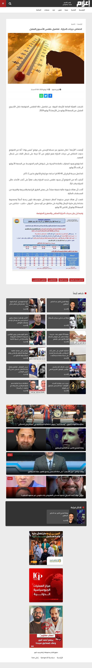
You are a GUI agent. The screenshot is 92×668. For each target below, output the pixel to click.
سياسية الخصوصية (48, 658)
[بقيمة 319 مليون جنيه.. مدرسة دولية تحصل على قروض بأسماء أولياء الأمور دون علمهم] (78, 338)
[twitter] (46, 96)
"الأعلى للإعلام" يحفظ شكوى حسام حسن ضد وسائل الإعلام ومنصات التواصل (18, 320)
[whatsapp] (41, 96)
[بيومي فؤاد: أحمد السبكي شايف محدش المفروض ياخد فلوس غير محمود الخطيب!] (46, 487)
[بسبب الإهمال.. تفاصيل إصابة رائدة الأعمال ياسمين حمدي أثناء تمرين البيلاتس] (37, 371)
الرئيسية (82, 10)
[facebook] (50, 96)
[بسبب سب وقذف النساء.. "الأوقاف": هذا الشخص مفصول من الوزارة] (78, 387)
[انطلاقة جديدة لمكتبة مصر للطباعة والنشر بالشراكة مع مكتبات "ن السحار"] (37, 387)
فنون (60, 10)
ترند (53, 10)
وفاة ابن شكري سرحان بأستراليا (58, 318)
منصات (46, 10)
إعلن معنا (35, 658)
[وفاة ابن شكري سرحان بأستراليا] (78, 322)
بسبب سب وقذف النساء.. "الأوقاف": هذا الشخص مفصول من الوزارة (58, 385)
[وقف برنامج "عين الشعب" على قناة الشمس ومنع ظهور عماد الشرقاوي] (46, 463)
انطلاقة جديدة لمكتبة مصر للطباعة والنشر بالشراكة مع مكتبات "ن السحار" (19, 385)
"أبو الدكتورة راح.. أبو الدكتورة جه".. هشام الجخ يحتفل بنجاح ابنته (18, 304)
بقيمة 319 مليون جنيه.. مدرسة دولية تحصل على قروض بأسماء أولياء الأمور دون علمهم (58, 336)
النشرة (73, 10)
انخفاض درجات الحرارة (76, 280)
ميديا (66, 10)
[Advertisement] (46, 130)
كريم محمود (55, 89)
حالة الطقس (52, 280)
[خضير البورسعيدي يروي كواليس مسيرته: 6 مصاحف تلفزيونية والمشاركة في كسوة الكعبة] (37, 338)
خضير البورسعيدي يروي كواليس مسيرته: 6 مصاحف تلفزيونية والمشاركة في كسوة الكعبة (18, 336)
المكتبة (38, 10)
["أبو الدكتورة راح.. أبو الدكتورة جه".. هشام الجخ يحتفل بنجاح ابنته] (37, 305)
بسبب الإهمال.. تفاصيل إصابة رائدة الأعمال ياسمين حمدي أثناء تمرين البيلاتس (17, 369)
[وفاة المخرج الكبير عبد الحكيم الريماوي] (78, 305)
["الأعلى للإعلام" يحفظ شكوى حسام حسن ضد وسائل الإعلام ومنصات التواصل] (37, 322)
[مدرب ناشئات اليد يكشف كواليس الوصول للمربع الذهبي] (78, 371)
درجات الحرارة (63, 280)
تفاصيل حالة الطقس (39, 280)
